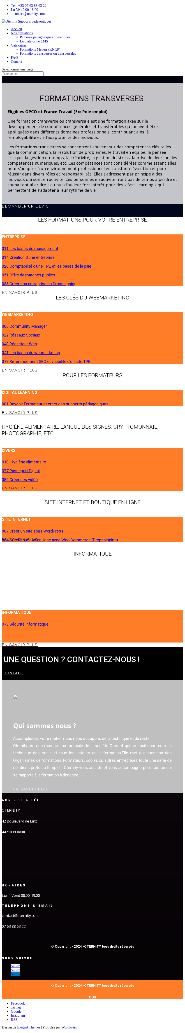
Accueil (16, 29)
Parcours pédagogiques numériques (45, 37)
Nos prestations (22, 33)
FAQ (14, 57)
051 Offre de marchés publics (28, 275)
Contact (16, 61)
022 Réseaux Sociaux (21, 335)
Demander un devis (25, 206)
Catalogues (19, 45)
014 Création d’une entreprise (28, 257)
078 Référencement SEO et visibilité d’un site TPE (46, 361)
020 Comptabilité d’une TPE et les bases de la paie (46, 266)
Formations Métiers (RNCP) (40, 49)
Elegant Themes (28, 1027)
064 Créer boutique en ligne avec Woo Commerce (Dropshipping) (60, 540)
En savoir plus (19, 292)
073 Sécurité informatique (25, 624)
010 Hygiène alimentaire (24, 462)
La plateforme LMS (34, 41)
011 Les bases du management (30, 248)
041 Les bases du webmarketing (31, 352)
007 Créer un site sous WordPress (33, 531)
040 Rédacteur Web (19, 343)
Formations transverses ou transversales (48, 53)
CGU (92, 997)
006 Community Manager (24, 326)
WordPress (69, 1027)
